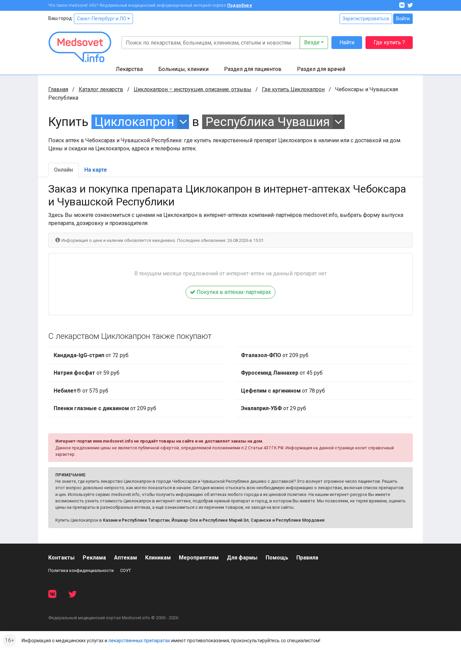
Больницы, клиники (183, 69)
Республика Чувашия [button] (268, 122)
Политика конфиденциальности (81, 570)
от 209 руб (105, 408)
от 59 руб (86, 373)
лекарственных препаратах (139, 640)
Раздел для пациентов (252, 69)
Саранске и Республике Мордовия (287, 520)
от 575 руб (81, 391)
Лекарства (129, 69)
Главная (58, 89)
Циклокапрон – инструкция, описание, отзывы (192, 89)
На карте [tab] (95, 170)
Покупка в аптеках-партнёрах (233, 292)
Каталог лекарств (101, 89)
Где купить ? (389, 42)
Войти (403, 18)
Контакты (61, 557)
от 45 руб (282, 373)
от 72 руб (91, 355)
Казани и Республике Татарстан (136, 520)
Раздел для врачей (321, 69)
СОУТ (125, 570)
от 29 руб (273, 408)
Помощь (277, 557)
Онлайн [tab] (63, 170)
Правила (307, 557)
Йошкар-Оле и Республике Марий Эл (210, 520)
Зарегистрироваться (366, 18)
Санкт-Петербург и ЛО (102, 18)
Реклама (94, 557)
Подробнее (239, 5)
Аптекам (125, 557)
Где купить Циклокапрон (293, 89)
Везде (312, 42)
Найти (347, 42)
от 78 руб (283, 391)
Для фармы (242, 557)
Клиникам (158, 557)
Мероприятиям (199, 557)
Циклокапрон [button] (134, 122)
